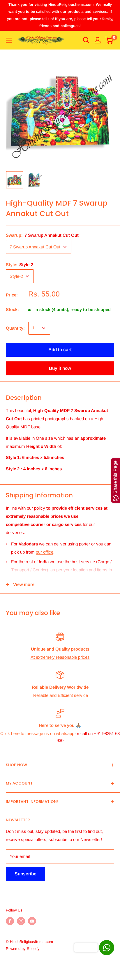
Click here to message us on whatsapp (37, 733)
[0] (109, 40)
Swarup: (42, 235)
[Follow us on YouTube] (32, 921)
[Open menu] (9, 40)
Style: (19, 264)
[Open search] (86, 40)
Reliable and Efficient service (60, 695)
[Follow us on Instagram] (21, 921)
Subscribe (25, 873)
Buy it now (60, 368)
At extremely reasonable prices (60, 657)
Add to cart (60, 349)
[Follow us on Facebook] (10, 921)
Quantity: (15, 328)
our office (44, 552)
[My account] (97, 40)
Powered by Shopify (23, 948)
